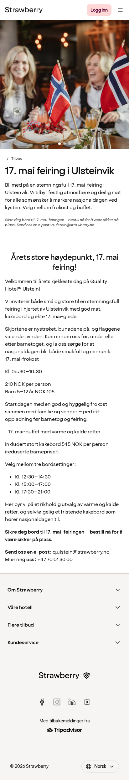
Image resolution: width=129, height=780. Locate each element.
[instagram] (57, 702)
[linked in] (72, 702)
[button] (64, 85)
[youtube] (87, 702)
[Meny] (120, 10)
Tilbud (14, 158)
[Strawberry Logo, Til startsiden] (24, 10)
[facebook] (42, 702)
